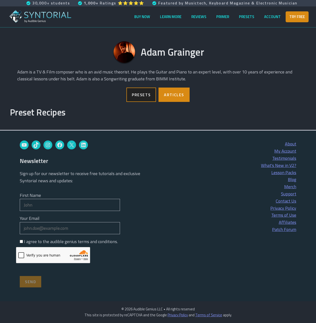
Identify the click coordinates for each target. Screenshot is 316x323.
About (290, 143)
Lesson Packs (283, 172)
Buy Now (142, 17)
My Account (285, 151)
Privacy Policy (283, 208)
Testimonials (284, 158)
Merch (290, 186)
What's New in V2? (278, 165)
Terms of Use (283, 215)
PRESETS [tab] (141, 95)
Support (288, 193)
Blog (292, 179)
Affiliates (287, 222)
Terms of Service (208, 315)
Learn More (170, 17)
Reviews (198, 17)
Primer (222, 17)
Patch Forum (284, 229)
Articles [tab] (174, 95)
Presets (246, 17)
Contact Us (286, 201)
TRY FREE (297, 17)
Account (272, 17)
